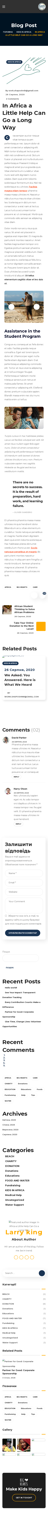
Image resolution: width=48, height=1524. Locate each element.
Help (23, 1095)
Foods (39, 1089)
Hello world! (11, 988)
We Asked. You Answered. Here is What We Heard (19, 680)
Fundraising (10, 1095)
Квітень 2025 (9, 1120)
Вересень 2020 (10, 1129)
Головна (8, 32)
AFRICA (8, 587)
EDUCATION (10, 1089)
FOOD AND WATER (17, 1180)
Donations (22, 1084)
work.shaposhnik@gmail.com (23, 90)
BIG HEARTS (22, 587)
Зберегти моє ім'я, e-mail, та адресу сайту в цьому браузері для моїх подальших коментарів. (23, 920)
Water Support (14, 1204)
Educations (26, 1089)
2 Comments (12, 99)
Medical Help (13, 1195)
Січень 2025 (8, 1125)
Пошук (6, 952)
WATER (8, 1101)
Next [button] (37, 307)
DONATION (12, 1166)
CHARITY (8, 1084)
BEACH (9, 1156)
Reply (16, 777)
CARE (35, 587)
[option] (24, 71)
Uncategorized (14, 1200)
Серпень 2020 (9, 1134)
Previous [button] (11, 307)
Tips (33, 1095)
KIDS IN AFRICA (24, 32)
